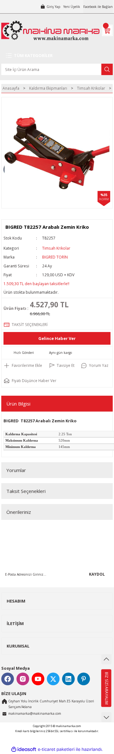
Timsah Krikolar (56, 248)
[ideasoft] (23, 749)
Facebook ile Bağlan (98, 6)
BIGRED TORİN (55, 256)
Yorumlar (16, 470)
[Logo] (50, 30)
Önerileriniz (18, 512)
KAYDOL (97, 574)
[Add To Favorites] (22, 365)
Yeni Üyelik (71, 6)
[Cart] (107, 30)
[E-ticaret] (56, 749)
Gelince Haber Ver (57, 338)
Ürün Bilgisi (18, 403)
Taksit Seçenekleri (26, 491)
